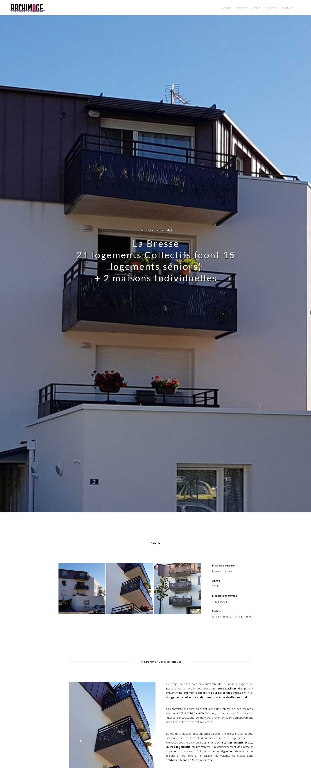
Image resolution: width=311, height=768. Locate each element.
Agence (256, 8)
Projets (242, 8)
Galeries (271, 8)
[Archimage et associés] (28, 8)
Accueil (227, 8)
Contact (287, 8)
